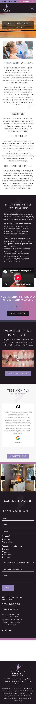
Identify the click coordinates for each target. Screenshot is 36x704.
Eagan (15, 693)
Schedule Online (9, 1)
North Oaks (27, 696)
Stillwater (7, 698)
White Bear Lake (15, 698)
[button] (32, 8)
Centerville (21, 691)
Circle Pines (29, 691)
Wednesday (7, 555)
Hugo (28, 693)
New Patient (7, 539)
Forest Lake (22, 693)
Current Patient (8, 542)
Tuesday (6, 552)
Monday (6, 549)
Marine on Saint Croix (16, 696)
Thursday (6, 557)
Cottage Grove (8, 693)
